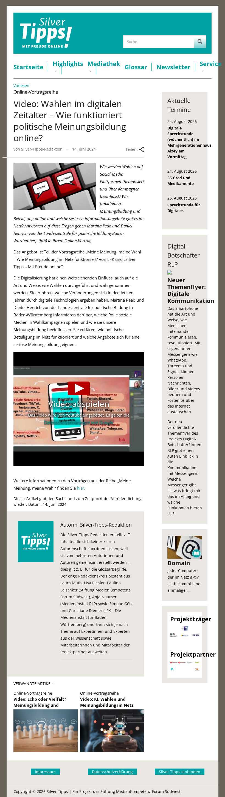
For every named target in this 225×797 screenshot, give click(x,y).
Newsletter (173, 67)
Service (210, 63)
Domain (178, 563)
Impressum (45, 771)
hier (80, 488)
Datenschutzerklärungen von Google (78, 422)
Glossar (136, 67)
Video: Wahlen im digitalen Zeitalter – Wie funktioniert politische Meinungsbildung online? (69, 121)
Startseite (28, 67)
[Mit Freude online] (45, 33)
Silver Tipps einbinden (179, 771)
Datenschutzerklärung (112, 771)
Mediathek (104, 63)
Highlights (68, 63)
